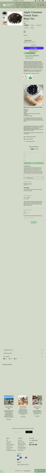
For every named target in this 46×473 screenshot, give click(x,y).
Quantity (25, 35)
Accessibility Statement (11, 450)
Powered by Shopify (27, 470)
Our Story (20, 440)
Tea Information (21, 446)
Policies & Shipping (10, 444)
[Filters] (25, 178)
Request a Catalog (21, 443)
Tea (20, 2)
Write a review (34, 163)
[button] (34, 152)
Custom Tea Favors (21, 448)
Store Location (21, 441)
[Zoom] (15, 18)
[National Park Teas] (9, 400)
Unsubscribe (8, 448)
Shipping (25, 41)
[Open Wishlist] (2, 471)
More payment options (33, 50)
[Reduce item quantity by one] (25, 37)
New (17, 2)
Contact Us (8, 441)
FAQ (7, 440)
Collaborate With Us (22, 444)
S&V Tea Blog (20, 450)
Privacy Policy (9, 446)
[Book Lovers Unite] (37, 400)
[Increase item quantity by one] (29, 37)
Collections (26, 2)
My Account (8, 443)
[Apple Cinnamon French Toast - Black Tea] (5, 376)
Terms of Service (9, 447)
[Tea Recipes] (23, 400)
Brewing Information (22, 447)
